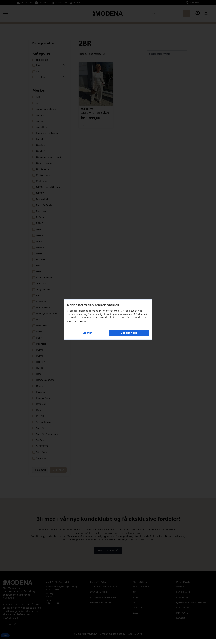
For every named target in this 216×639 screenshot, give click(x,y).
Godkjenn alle (129, 332)
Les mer (87, 332)
